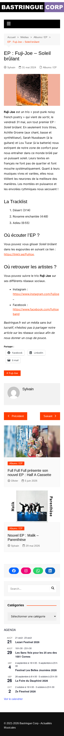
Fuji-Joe (13, 373)
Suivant (48, 416)
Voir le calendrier (13, 699)
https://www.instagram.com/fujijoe (36, 294)
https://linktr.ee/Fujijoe (19, 254)
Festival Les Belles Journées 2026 (36, 670)
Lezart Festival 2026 (27, 642)
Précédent (18, 416)
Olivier (14, 480)
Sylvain (11, 67)
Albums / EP (50, 67)
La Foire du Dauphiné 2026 (31, 680)
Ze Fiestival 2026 (25, 691)
